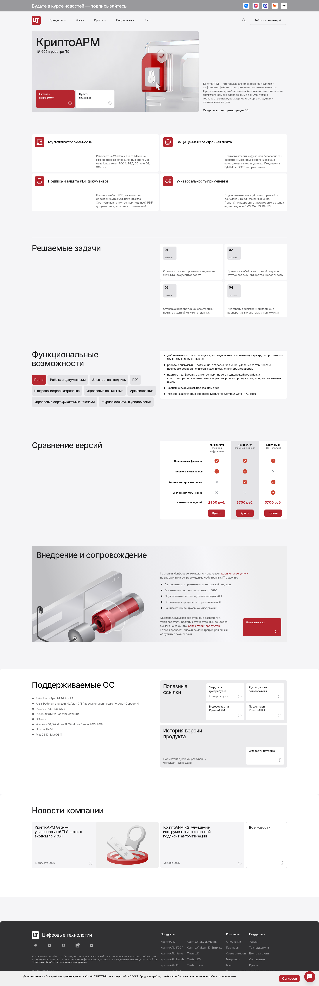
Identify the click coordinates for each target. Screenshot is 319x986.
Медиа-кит (233, 959)
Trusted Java (195, 965)
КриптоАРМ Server (172, 953)
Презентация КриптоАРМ (257, 708)
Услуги (80, 20)
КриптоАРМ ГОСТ (172, 947)
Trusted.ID (193, 953)
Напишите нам (255, 622)
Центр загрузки (259, 953)
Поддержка (124, 20)
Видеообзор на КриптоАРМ (219, 708)
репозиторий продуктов (204, 626)
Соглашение (257, 959)
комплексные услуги (234, 573)
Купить (216, 513)
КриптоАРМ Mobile (172, 959)
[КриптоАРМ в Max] (265, 6)
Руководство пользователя (258, 689)
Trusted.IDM (194, 959)
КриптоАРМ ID (170, 965)
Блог (148, 20)
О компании (233, 941)
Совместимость (236, 953)
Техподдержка (259, 947)
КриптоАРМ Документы (202, 941)
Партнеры (232, 947)
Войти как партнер (266, 20)
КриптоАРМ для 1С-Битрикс (204, 947)
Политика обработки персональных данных (60, 962)
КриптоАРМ (168, 941)
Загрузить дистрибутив (218, 692)
